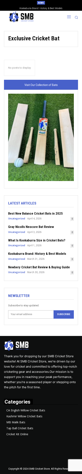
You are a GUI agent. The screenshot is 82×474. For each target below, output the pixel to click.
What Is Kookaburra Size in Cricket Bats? (36, 240)
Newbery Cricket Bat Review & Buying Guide (39, 267)
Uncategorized (16, 218)
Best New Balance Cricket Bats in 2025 (35, 213)
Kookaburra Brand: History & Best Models (37, 254)
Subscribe (63, 314)
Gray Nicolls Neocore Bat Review (31, 227)
